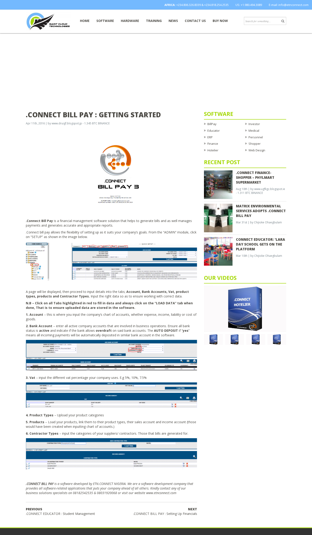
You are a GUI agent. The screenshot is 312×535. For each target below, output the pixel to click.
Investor (254, 124)
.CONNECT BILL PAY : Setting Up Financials (165, 511)
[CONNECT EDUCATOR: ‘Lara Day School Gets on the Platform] (218, 251)
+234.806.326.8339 (188, 5)
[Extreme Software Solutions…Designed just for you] (48, 21)
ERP (210, 137)
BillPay (212, 124)
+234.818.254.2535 (216, 5)
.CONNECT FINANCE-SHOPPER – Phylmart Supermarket (255, 177)
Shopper (255, 144)
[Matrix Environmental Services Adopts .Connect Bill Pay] (218, 218)
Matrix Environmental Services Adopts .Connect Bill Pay (261, 211)
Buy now (220, 21)
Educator (213, 130)
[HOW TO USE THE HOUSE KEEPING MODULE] (234, 339)
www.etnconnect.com (161, 493)
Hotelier (212, 150)
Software (105, 21)
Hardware (130, 21)
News (173, 21)
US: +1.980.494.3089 (248, 5)
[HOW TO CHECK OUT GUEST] (213, 339)
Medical (254, 130)
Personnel (256, 137)
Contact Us (195, 21)
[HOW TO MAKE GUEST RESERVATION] (245, 308)
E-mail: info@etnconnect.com (289, 5)
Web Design (257, 150)
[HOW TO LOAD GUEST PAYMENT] (276, 339)
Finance (212, 144)
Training (154, 21)
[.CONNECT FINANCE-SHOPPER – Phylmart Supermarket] (218, 184)
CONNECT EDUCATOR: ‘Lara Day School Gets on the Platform (260, 244)
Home (85, 21)
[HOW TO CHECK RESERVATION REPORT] (255, 339)
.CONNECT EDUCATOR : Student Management (60, 511)
